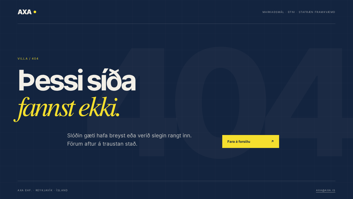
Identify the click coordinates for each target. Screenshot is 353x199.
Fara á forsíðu (250, 141)
